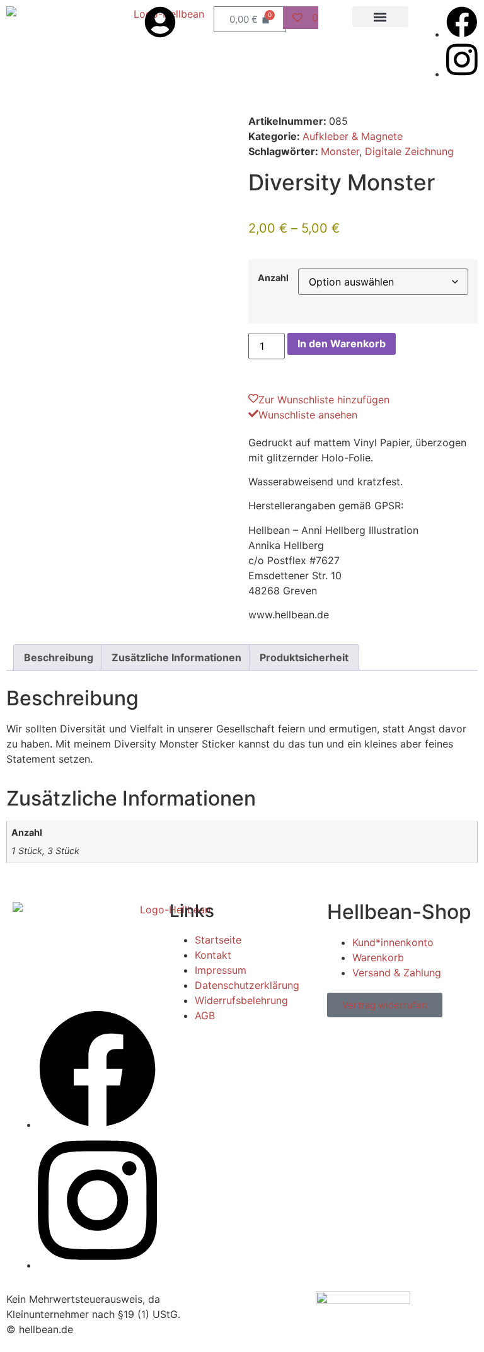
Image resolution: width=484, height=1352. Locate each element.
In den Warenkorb (341, 343)
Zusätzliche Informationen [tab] (176, 657)
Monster (340, 151)
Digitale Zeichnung (409, 151)
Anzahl (273, 278)
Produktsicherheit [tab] (304, 657)
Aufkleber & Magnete (352, 136)
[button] (380, 16)
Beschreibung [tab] (58, 657)
